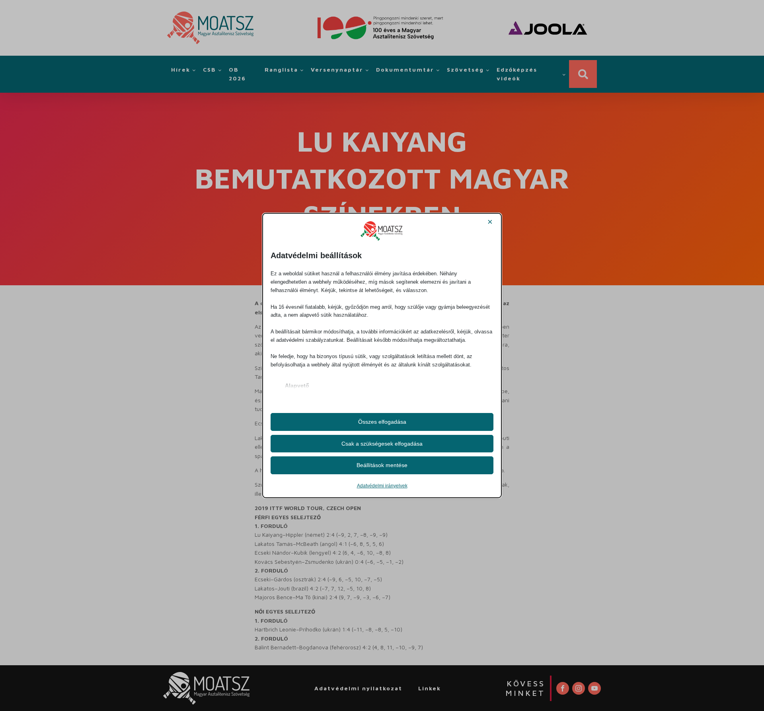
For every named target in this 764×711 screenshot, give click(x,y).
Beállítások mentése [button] (382, 465)
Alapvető (297, 385)
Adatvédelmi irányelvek (382, 486)
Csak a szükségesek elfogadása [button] (382, 443)
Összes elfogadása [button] (382, 422)
